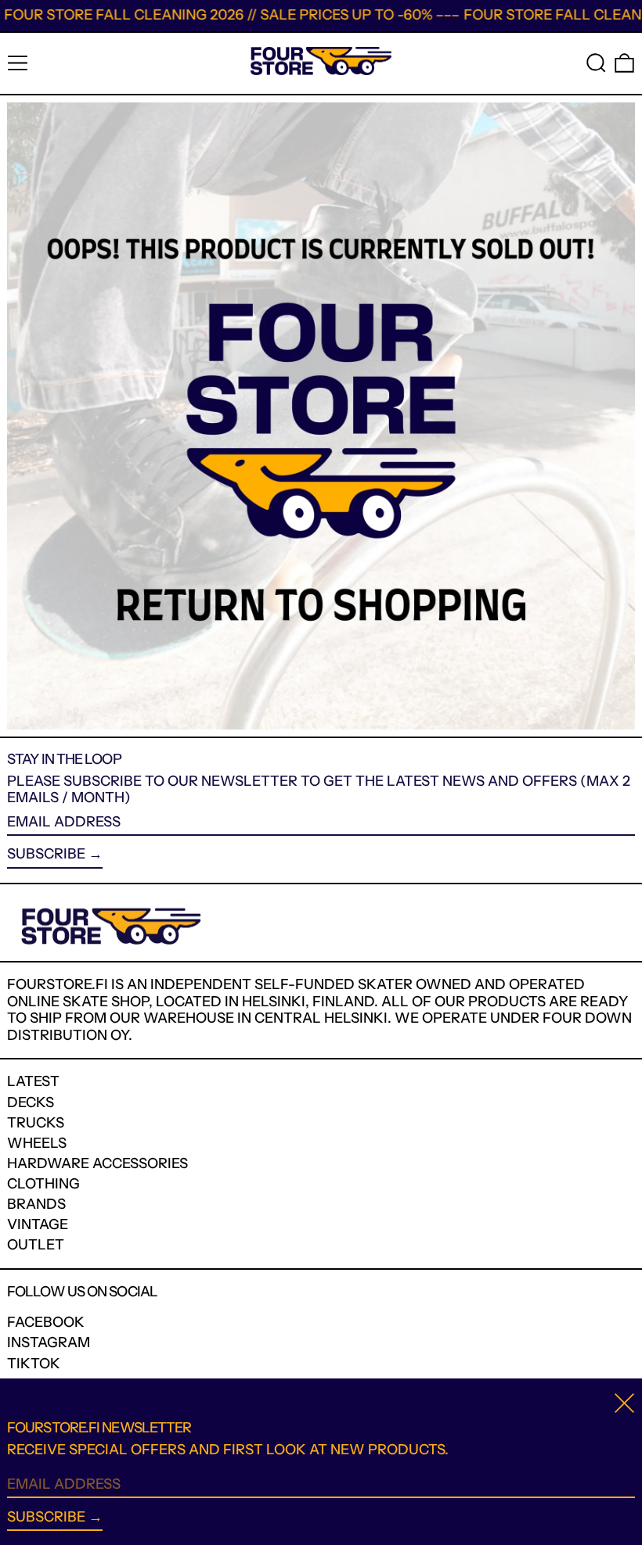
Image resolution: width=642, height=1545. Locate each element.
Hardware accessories (97, 1163)
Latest (33, 1081)
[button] (596, 63)
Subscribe (46, 853)
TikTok (33, 1364)
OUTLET (35, 1244)
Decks (30, 1102)
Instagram (48, 1343)
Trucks (35, 1122)
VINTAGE (37, 1224)
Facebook (46, 1322)
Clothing (43, 1183)
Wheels (37, 1143)
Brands (36, 1204)
